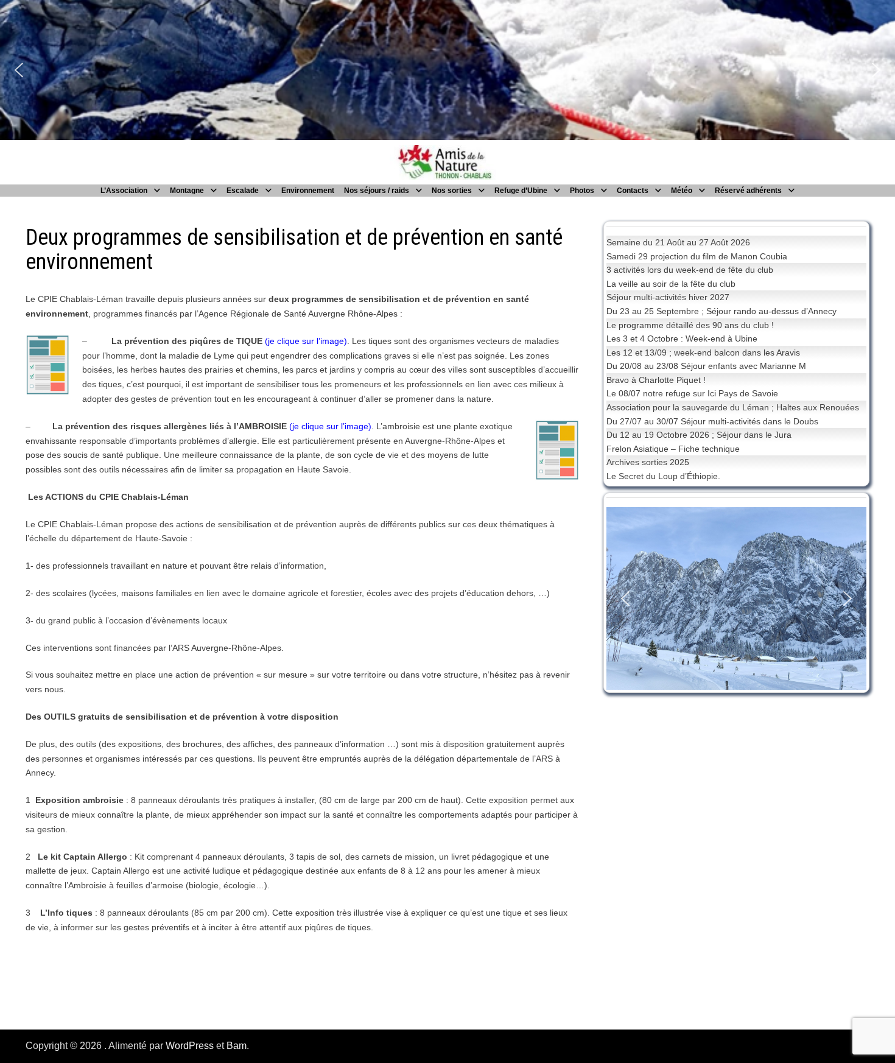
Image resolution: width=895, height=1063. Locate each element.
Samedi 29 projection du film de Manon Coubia (696, 256)
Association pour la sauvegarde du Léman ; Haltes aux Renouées (732, 407)
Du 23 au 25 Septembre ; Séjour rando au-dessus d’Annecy (721, 311)
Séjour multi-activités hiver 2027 (667, 297)
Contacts (632, 190)
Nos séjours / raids (376, 190)
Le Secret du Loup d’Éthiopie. (663, 476)
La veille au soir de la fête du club (670, 284)
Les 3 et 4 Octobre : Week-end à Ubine (681, 338)
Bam (236, 1045)
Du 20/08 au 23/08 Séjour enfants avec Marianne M (706, 366)
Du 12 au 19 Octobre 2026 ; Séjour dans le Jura (698, 435)
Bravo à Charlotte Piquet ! (656, 380)
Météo (681, 190)
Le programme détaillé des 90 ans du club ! (690, 325)
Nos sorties (452, 190)
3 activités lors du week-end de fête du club (689, 270)
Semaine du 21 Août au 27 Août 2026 (678, 242)
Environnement (307, 190)
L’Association (123, 190)
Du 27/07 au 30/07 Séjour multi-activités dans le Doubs (712, 421)
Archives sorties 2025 (647, 462)
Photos (582, 190)
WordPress (190, 1045)
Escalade (242, 190)
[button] (19, 70)
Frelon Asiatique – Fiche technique (673, 449)
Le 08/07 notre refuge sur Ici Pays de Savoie (692, 393)
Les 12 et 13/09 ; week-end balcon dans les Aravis (703, 352)
